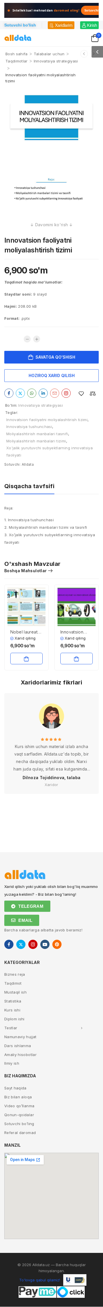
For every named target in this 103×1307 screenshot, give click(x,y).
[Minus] (27, 339)
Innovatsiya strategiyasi (56, 61)
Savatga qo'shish (55, 357)
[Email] (54, 393)
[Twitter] (20, 393)
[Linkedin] (43, 393)
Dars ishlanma (17, 1045)
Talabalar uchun (49, 54)
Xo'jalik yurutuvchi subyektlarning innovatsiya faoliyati (49, 451)
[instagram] (32, 944)
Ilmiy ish (11, 1063)
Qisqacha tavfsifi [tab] (29, 486)
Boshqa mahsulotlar (25, 570)
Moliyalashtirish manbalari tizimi (36, 441)
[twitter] (20, 944)
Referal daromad (20, 1132)
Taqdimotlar (16, 61)
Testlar (10, 1028)
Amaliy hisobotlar (20, 1054)
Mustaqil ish (15, 992)
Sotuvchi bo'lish (20, 25)
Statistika (12, 1001)
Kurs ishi (12, 1010)
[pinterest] (57, 944)
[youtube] (44, 944)
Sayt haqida (15, 1088)
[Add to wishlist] (81, 393)
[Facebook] (8, 393)
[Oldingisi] (84, 54)
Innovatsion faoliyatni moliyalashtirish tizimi (47, 419)
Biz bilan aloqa (18, 1097)
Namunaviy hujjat (20, 1036)
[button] (97, 52)
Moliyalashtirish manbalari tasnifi (37, 433)
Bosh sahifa (16, 54)
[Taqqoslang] (93, 393)
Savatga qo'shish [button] (26, 658)
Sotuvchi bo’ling (19, 1123)
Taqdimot (13, 983)
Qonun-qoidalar (19, 1114)
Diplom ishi (14, 1019)
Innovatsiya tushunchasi (29, 426)
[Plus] (36, 339)
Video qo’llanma (19, 1106)
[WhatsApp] (31, 393)
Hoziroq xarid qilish (52, 375)
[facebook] (8, 944)
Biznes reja (14, 974)
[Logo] (17, 38)
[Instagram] (66, 393)
